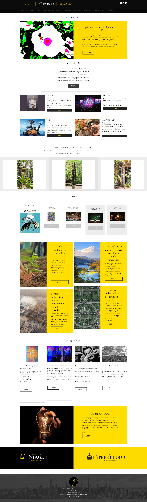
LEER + (59, 110)
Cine (103, 11)
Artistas (78, 11)
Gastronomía (68, 11)
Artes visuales (35, 11)
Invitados (87, 11)
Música (58, 11)
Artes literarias (48, 11)
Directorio (111, 11)
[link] (121, 3)
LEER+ (73, 86)
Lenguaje (96, 11)
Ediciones (24, 11)
